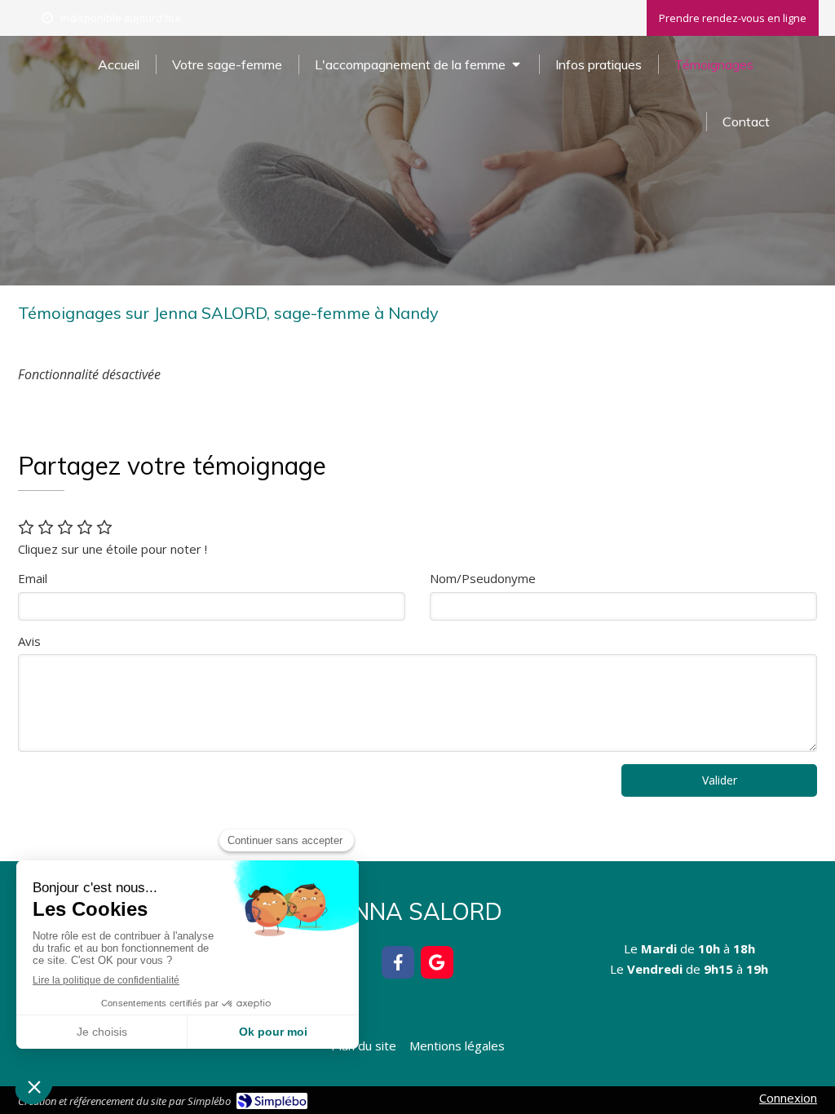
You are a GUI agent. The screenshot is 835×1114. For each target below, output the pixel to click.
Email (32, 578)
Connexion (788, 1098)
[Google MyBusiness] (437, 962)
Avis (29, 641)
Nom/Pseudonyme (483, 578)
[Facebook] (398, 962)
